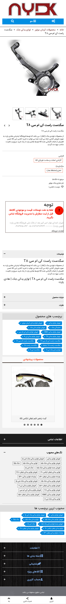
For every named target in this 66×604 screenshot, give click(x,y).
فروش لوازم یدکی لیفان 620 (26, 472)
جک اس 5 (29, 467)
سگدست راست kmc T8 (51, 345)
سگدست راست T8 (30, 345)
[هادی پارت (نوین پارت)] (33, 9)
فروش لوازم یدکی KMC (52, 332)
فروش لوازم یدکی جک (37, 327)
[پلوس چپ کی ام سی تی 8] (4, 125)
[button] (33, 254)
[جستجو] (12, 21)
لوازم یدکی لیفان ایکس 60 (50, 472)
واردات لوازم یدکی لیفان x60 (49, 476)
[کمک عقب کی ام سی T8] (9, 125)
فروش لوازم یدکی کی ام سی (28, 332)
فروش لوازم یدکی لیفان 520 (49, 485)
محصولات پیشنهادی (33, 359)
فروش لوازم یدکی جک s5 (50, 463)
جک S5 (16, 463)
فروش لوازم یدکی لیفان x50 (28, 494)
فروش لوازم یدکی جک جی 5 (26, 481)
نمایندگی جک (55, 327)
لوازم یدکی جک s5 (30, 463)
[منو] (53, 21)
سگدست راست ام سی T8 (25, 341)
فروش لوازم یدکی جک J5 (50, 481)
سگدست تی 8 (35, 350)
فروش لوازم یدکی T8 (53, 336)
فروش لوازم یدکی (54, 323)
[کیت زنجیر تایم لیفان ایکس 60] (33, 390)
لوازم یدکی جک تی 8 (53, 350)
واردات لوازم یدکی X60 (27, 476)
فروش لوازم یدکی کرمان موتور (32, 323)
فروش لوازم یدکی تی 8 (32, 336)
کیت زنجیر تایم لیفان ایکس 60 (33, 418)
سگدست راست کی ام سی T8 (50, 341)
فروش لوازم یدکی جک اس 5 (33, 458)
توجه (48, 204)
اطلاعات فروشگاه (58, 231)
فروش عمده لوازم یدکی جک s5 (48, 467)
